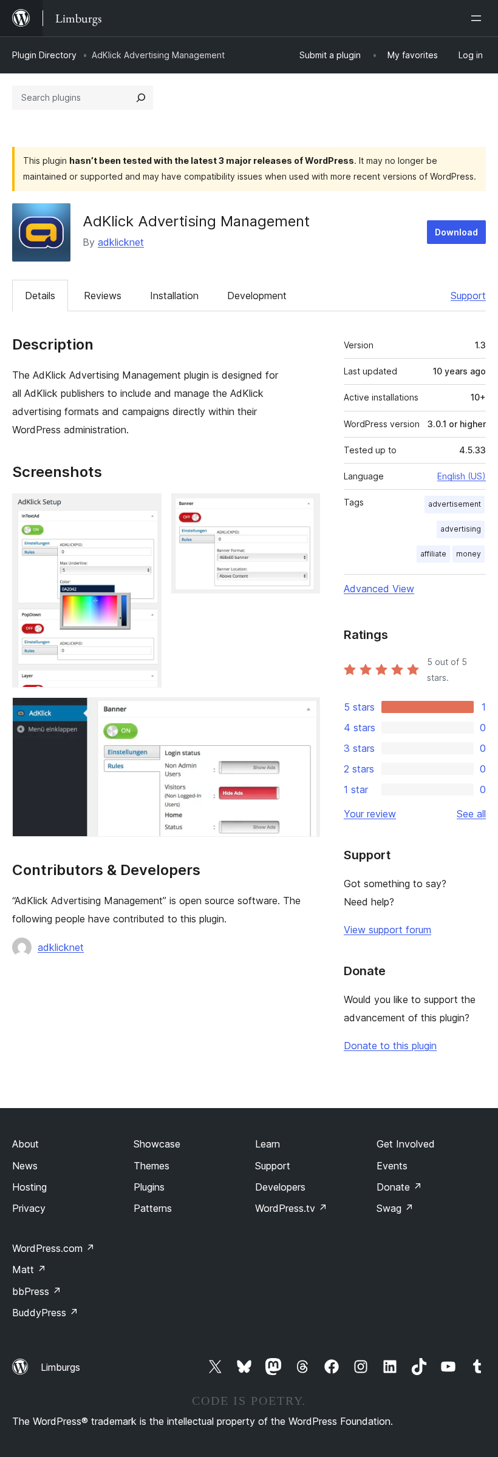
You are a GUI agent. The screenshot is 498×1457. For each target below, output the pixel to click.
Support (468, 295)
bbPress (36, 1291)
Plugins (149, 1187)
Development (257, 295)
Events (392, 1166)
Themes (151, 1166)
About (25, 1144)
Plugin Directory (44, 55)
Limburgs (60, 1367)
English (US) (461, 476)
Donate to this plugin (390, 1046)
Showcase (157, 1144)
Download (456, 232)
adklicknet (121, 242)
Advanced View (379, 589)
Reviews (102, 295)
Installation (174, 295)
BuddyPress (45, 1313)
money (468, 553)
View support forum (387, 930)
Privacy (29, 1208)
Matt (29, 1269)
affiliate (433, 553)
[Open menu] (478, 18)
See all (471, 814)
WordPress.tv (291, 1208)
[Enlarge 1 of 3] (145, 510)
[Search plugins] (141, 98)
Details (40, 295)
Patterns (153, 1208)
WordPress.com (53, 1248)
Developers (280, 1187)
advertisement (454, 504)
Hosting (29, 1187)
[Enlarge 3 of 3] (304, 714)
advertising (460, 528)
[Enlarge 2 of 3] (304, 510)
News (25, 1166)
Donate (399, 1187)
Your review (370, 814)
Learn (267, 1144)
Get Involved (406, 1144)
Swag (395, 1208)
